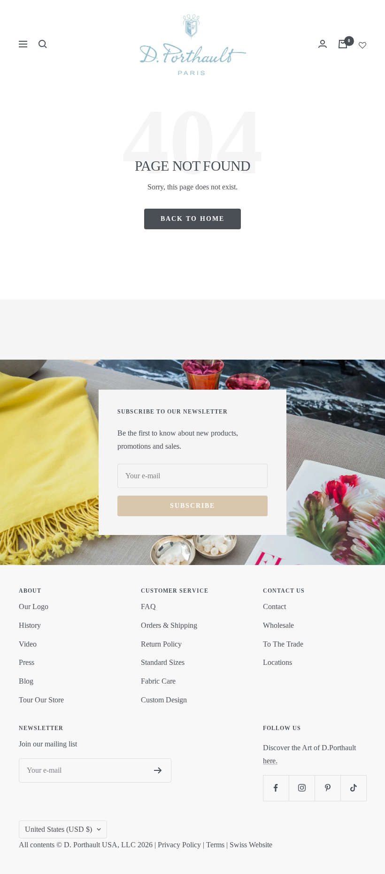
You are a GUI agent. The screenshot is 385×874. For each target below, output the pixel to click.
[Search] (42, 44)
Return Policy (161, 644)
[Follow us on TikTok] (353, 788)
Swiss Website (251, 845)
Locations (277, 662)
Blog (26, 681)
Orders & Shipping (169, 625)
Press (26, 662)
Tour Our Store (41, 700)
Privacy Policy (179, 845)
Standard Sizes (163, 662)
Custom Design (164, 700)
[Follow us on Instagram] (302, 788)
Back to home (192, 218)
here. (270, 761)
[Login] (322, 44)
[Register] (158, 770)
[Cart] (342, 44)
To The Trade (283, 644)
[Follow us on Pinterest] (327, 788)
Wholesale (278, 625)
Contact (274, 606)
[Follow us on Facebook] (276, 788)
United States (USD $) (58, 829)
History (30, 625)
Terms (215, 845)
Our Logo (33, 606)
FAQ (148, 606)
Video (28, 644)
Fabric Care (158, 681)
